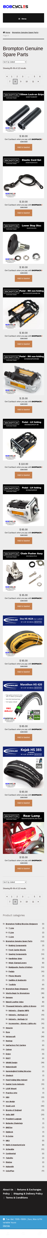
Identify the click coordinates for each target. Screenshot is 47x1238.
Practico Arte (11, 1093)
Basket (36, 1231)
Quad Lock (10, 1106)
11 (33, 82)
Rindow (9, 1162)
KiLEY (8, 1058)
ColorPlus (10, 1171)
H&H (7, 1097)
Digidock (9, 1132)
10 (27, 82)
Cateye (9, 1049)
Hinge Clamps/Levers (17, 963)
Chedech (9, 1075)
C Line (11, 937)
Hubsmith (10, 1166)
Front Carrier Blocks (17, 950)
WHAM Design (11, 1062)
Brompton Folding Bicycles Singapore (22, 924)
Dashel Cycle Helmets (15, 1084)
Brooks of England (14, 1110)
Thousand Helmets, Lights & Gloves (21, 1006)
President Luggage (14, 1119)
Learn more (23, 141)
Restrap (9, 1041)
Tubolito (9, 1158)
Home (7, 32)
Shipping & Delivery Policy (28, 1193)
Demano (9, 997)
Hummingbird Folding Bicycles (18, 1071)
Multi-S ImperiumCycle (15, 1145)
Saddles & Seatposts (17, 980)
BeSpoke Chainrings (14, 1123)
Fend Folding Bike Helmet (16, 1080)
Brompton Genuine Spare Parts (25, 32)
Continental (11, 1153)
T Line (11, 928)
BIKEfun (9, 1127)
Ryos (8, 1032)
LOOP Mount (11, 1088)
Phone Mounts (15, 976)
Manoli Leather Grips (15, 1002)
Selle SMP (10, 1114)
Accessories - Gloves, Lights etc (22, 1023)
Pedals (11, 971)
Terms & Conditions (17, 1197)
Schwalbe (10, 1149)
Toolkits (12, 984)
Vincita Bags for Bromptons (18, 993)
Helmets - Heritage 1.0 (18, 1019)
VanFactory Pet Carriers (16, 1045)
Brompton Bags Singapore (17, 989)
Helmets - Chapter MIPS (19, 1010)
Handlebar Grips (15, 958)
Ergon (8, 1054)
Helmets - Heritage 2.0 (18, 1015)
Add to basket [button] (23, 147)
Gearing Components (18, 954)
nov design (10, 1101)
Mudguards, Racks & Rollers (20, 967)
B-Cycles (9, 1136)
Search (23, 1233)
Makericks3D (11, 1067)
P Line (11, 932)
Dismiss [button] (6, 1226)
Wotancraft (10, 1036)
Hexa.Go (9, 1028)
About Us (8, 1189)
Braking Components (17, 945)
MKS (8, 1140)
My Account (8, 1233)
